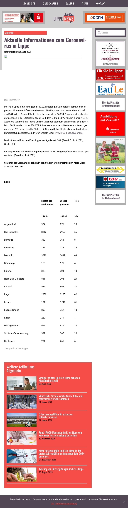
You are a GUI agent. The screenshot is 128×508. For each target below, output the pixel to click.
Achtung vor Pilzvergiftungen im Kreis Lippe (61, 469)
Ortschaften (50, 3)
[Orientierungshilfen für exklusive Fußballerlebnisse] (22, 420)
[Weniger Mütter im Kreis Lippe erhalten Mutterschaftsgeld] (22, 383)
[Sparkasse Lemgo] (110, 136)
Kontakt (101, 3)
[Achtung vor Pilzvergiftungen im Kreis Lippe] (22, 474)
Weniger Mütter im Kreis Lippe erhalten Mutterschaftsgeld (59, 379)
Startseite (28, 3)
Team (85, 3)
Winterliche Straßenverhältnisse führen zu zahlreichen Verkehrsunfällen (61, 397)
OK (52, 503)
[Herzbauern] (110, 164)
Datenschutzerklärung (66, 503)
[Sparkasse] (23, 17)
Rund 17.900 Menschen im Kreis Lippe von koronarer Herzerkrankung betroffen (60, 433)
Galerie (70, 3)
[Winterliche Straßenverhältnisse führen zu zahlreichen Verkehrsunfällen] (22, 402)
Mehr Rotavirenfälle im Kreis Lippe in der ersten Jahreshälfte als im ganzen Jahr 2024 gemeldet (61, 453)
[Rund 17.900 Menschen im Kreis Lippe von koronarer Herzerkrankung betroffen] (22, 438)
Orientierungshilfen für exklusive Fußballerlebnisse (56, 415)
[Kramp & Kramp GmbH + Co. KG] (110, 67)
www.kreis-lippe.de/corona (69, 133)
